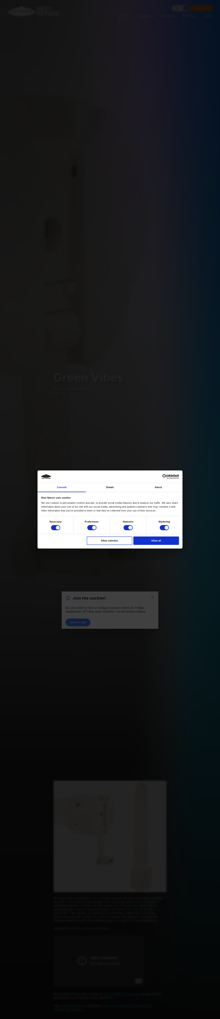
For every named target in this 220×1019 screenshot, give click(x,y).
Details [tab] (110, 487)
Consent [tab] (62, 487)
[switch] (91, 527)
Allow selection (109, 540)
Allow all (156, 540)
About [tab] (158, 487)
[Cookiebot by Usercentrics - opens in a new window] (165, 476)
